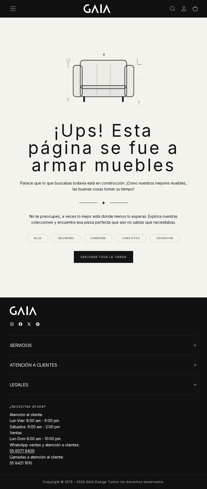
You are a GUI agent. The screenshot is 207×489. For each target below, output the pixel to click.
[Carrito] (195, 8)
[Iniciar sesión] (184, 8)
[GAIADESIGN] (97, 8)
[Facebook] (20, 324)
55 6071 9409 (22, 450)
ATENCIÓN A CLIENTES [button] (33, 365)
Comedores (98, 238)
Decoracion (165, 238)
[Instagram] (12, 324)
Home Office (131, 238)
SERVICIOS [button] (21, 345)
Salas (38, 238)
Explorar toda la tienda (103, 257)
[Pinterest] (38, 324)
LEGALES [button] (19, 384)
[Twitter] (29, 324)
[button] (13, 8)
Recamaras (66, 238)
